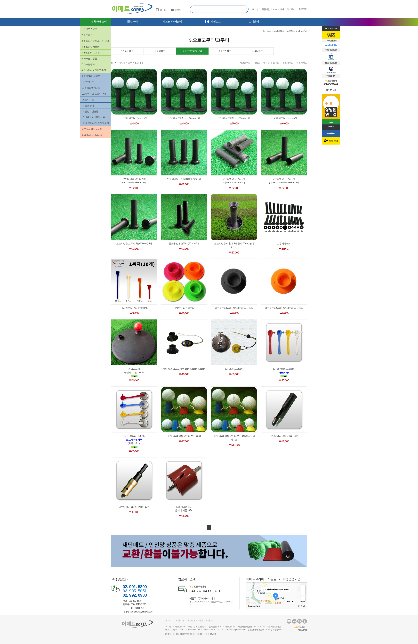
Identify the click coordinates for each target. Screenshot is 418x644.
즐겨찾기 (164, 9)
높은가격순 (287, 62)
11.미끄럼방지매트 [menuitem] (90, 88)
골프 (269, 31)
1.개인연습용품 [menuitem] (89, 29)
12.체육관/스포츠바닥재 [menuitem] (93, 93)
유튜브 (178, 9)
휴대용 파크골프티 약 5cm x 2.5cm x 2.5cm (184, 368)
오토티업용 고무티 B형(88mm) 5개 (184, 179)
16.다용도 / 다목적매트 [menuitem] (93, 117)
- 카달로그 (215, 21)
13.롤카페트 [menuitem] (87, 99)
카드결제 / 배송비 (172, 21)
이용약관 (180, 620)
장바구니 (291, 9)
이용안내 (210, 620)
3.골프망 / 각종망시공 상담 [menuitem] (95, 41)
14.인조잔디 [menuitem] (87, 105)
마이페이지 (278, 9)
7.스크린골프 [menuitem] (88, 64)
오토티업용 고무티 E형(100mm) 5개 (134, 243)
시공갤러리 (131, 21)
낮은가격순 (301, 62)
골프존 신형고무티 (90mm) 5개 (184, 243)
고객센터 (254, 21)
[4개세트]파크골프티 (184, 308)
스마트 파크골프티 (234, 368)
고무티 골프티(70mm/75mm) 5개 (234, 118)
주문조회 (302, 9)
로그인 (255, 9)
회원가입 (266, 9)
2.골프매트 (279, 31)
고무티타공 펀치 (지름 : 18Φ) (284, 435)
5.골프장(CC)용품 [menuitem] (90, 52)
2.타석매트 (160, 51)
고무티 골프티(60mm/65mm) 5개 (184, 118)
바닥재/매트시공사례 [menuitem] (92, 135)
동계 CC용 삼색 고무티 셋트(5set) (184, 435)
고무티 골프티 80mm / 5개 (284, 118)
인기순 (266, 62)
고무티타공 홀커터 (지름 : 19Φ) (134, 506)
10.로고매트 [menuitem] (87, 82)
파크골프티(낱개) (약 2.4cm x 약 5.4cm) (234, 308)
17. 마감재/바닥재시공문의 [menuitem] (95, 123)
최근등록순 (245, 62)
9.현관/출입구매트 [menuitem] (90, 76)
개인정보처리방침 (195, 620)
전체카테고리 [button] (99, 21)
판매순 (276, 62)
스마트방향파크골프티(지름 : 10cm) (134, 439)
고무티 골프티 (284, 243)
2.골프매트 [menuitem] (87, 35)
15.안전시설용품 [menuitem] (89, 111)
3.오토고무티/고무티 (297, 31)
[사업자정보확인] (273, 626)
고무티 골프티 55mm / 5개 (134, 118)
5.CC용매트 (257, 51)
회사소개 (169, 620)
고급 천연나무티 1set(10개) (134, 308)
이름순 (257, 62)
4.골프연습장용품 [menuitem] (90, 46)
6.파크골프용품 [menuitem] (89, 58)
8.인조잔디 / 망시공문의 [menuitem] (93, 70)
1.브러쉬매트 (127, 51)
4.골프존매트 (225, 51)
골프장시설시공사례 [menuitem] (91, 129)
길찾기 (301, 606)
